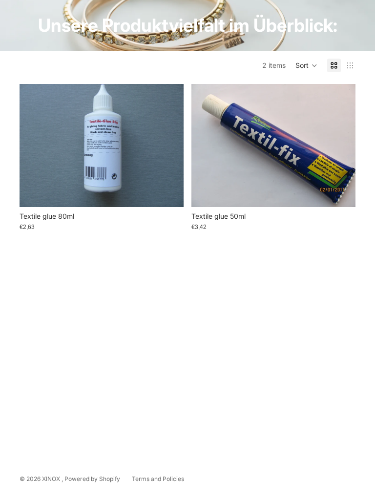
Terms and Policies (158, 478)
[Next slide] (169, 145)
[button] (306, 65)
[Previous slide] (34, 145)
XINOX (52, 478)
